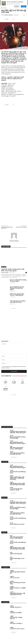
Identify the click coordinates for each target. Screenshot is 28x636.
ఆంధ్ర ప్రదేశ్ (11, 470)
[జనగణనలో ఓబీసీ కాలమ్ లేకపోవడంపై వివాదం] (5, 472)
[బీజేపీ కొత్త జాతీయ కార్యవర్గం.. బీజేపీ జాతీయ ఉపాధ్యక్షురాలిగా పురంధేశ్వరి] (5, 483)
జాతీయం (11, 446)
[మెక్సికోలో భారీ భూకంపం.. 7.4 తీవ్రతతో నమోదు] (5, 588)
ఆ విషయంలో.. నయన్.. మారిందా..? (17, 628)
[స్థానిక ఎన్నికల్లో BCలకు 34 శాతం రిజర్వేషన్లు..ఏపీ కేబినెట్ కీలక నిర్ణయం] (5, 289)
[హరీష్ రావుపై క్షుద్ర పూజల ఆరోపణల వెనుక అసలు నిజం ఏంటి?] (5, 303)
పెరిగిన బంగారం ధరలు (15, 577)
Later (17, 6)
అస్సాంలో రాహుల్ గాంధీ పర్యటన (21, 227)
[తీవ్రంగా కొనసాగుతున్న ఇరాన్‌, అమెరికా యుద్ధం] (5, 583)
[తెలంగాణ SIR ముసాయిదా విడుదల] (5, 524)
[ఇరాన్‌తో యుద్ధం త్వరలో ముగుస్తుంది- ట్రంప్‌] (5, 572)
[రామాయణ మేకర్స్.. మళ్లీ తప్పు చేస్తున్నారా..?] (5, 617)
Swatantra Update (14, 240)
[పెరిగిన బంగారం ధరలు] (5, 577)
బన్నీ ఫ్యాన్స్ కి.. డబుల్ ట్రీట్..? (16, 612)
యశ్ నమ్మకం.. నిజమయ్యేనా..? (16, 623)
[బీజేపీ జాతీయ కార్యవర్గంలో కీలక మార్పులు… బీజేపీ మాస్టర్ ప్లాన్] (5, 296)
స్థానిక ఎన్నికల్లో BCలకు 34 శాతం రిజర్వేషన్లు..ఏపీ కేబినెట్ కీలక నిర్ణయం (17, 288)
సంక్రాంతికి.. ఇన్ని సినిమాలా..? (16, 607)
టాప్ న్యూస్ (4, 266)
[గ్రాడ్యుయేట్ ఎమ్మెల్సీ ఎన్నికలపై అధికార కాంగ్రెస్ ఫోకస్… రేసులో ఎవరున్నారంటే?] (14, 258)
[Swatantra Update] (2, 15)
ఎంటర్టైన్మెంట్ (11, 605)
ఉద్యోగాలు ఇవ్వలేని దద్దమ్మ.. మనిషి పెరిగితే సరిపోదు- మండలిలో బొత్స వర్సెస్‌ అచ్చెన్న (17, 478)
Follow (14, 379)
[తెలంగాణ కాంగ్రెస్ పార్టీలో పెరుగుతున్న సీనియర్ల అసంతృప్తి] (5, 282)
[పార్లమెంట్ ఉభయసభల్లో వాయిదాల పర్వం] (5, 558)
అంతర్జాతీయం (12, 570)
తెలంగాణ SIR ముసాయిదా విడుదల (17, 524)
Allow (24, 6)
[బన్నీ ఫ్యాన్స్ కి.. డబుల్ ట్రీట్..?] (5, 612)
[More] (16, 19)
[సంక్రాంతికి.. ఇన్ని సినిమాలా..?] (5, 607)
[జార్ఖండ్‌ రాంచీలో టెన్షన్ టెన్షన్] (5, 553)
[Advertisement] (14, 165)
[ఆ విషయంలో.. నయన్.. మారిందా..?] (5, 628)
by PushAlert (4, 7)
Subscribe (5, 385)
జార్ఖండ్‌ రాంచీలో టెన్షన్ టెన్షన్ (16, 553)
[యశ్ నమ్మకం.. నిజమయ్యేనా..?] (5, 623)
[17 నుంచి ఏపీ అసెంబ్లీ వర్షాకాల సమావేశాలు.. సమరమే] (5, 489)
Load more (14, 457)
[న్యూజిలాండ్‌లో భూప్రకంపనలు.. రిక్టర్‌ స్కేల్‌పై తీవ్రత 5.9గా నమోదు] (5, 593)
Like (5, 379)
